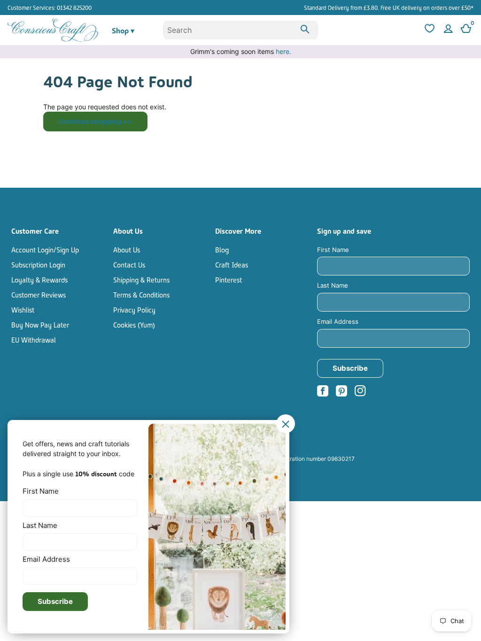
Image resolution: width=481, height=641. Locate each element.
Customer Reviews (38, 294)
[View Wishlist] (428, 30)
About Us (126, 249)
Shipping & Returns (141, 279)
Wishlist (22, 309)
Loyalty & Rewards (39, 279)
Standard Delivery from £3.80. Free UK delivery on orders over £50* (388, 7)
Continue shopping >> (95, 121)
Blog (222, 249)
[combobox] (240, 30)
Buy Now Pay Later (40, 324)
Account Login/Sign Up (45, 249)
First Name (333, 249)
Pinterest (228, 279)
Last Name (332, 285)
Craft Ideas (231, 264)
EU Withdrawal (33, 339)
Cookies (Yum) (134, 324)
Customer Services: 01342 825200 (50, 7)
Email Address (337, 321)
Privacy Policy (134, 309)
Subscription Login (38, 264)
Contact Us (129, 264)
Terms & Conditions (141, 294)
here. (283, 51)
